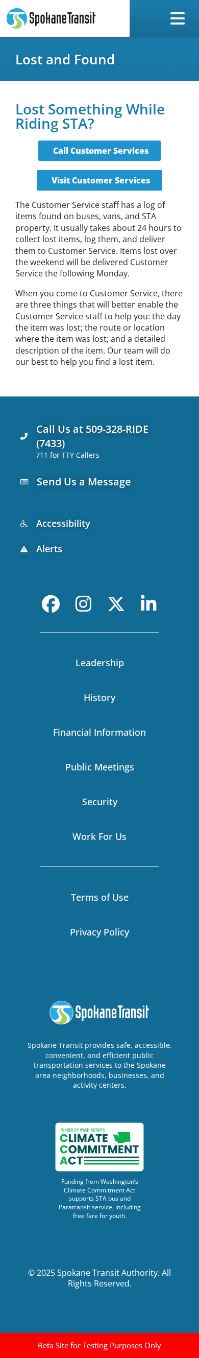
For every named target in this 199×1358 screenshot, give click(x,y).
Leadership (100, 663)
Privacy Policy (99, 932)
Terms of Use (100, 897)
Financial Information (99, 732)
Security (99, 801)
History (99, 697)
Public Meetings (99, 767)
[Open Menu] (179, 18)
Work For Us (99, 836)
